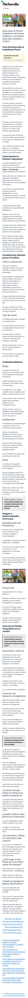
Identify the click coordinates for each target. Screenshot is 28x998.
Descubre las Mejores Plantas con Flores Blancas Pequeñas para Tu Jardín (13, 921)
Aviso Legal (7, 995)
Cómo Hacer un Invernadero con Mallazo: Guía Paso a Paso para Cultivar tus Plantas (13, 962)
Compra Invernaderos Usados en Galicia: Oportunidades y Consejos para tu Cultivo (12, 943)
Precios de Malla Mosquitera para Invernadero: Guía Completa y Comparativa (13, 980)
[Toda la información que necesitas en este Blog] (10, 3)
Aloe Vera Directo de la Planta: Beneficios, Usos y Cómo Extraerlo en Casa (12, 930)
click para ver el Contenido (13, 60)
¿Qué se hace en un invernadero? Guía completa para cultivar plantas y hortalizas (13, 952)
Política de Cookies (18, 995)
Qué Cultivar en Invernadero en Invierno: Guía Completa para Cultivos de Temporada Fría (13, 971)
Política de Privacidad (16, 994)
